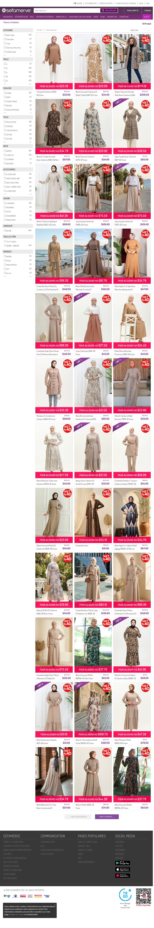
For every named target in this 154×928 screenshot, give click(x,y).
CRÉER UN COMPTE (106, 3)
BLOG (141, 3)
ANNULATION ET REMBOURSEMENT (17, 850)
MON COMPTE (132, 10)
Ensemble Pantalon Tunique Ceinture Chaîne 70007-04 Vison (126, 483)
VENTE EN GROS (47, 854)
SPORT (96, 17)
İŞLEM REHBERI (9, 874)
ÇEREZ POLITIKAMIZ (11, 866)
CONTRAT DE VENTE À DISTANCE (16, 846)
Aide (42, 846)
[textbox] (66, 10)
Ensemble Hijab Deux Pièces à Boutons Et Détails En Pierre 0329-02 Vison (48, 678)
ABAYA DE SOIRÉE (85, 850)
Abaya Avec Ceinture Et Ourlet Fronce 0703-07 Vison (85, 483)
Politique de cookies (17, 914)
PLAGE (102, 17)
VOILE (32, 17)
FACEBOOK (119, 842)
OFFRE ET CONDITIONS (12, 870)
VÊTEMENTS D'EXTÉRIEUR (45, 17)
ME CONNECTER (90, 3)
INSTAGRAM (120, 850)
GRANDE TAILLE (61, 17)
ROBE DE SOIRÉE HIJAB (87, 842)
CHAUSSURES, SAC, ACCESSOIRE (80, 17)
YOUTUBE (119, 858)
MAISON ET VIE (112, 17)
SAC (79, 858)
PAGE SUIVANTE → (107, 817)
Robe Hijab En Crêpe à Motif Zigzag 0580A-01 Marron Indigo (126, 548)
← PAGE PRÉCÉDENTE (78, 817)
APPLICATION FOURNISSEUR (52, 850)
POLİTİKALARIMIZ (10, 878)
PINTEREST (119, 854)
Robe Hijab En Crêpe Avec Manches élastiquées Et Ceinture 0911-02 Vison (125, 289)
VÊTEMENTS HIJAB (21, 17)
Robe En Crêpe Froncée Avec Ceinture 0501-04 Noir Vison (48, 159)
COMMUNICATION (48, 842)
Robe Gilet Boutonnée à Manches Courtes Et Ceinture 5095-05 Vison (85, 289)
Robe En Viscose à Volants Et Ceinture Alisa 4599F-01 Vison (125, 678)
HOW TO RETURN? (10, 862)
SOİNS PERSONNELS (86, 862)
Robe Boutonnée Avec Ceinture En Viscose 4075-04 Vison (86, 419)
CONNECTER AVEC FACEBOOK (126, 3)
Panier (148, 10)
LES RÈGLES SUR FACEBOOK (15, 858)
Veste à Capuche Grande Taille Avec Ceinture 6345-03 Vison (125, 95)
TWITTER (119, 846)
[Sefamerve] (17, 10)
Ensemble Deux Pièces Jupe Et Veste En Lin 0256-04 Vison (87, 613)
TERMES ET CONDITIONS (13, 842)
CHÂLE (80, 854)
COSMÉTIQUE (124, 17)
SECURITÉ (7, 854)
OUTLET (146, 17)
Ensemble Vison (82, 545)
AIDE (148, 3)
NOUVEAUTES (8, 17)
